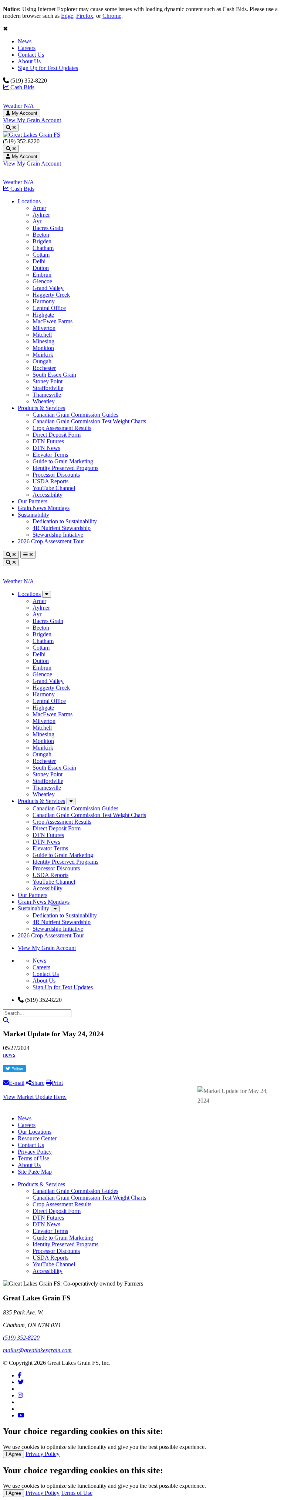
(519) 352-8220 (21, 1337)
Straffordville (48, 388)
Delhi (39, 261)
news (9, 1054)
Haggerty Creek (51, 294)
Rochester (44, 368)
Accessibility (47, 494)
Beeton (41, 234)
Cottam (41, 254)
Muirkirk (43, 354)
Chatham (43, 248)
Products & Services (41, 408)
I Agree (13, 1454)
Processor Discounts (56, 474)
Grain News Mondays (44, 508)
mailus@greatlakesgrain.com (37, 1350)
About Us (29, 61)
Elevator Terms (50, 454)
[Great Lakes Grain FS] (31, 134)
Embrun (42, 274)
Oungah (42, 361)
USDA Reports (50, 481)
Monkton (43, 348)
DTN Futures (48, 441)
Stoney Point (47, 381)
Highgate (43, 314)
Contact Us (31, 54)
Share (37, 1083)
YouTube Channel (54, 488)
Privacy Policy (35, 1152)
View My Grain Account (32, 120)
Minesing (43, 341)
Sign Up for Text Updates (48, 68)
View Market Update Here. (35, 1097)
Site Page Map (35, 1172)
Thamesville (47, 394)
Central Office (49, 308)
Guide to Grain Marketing (63, 461)
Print (57, 1083)
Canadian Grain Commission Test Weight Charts (89, 421)
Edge (67, 16)
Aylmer (41, 214)
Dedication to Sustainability (65, 521)
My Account (23, 113)
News (24, 41)
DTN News (46, 448)
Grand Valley (48, 288)
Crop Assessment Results (62, 428)
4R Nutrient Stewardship (62, 528)
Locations (29, 201)
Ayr (37, 221)
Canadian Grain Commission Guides (75, 414)
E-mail (16, 1083)
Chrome (111, 16)
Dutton (41, 268)
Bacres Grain (48, 228)
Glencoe (42, 281)
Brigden (42, 241)
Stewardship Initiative (58, 534)
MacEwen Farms (52, 321)
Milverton (44, 328)
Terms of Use (33, 1158)
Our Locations (34, 1132)
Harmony (44, 301)
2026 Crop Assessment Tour (51, 541)
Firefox (84, 16)
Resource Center (37, 1138)
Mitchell (42, 334)
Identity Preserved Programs (65, 468)
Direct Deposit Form (57, 434)
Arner (39, 208)
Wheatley (44, 401)
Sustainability (33, 514)
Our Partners (32, 501)
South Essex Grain (54, 374)
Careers (27, 48)
